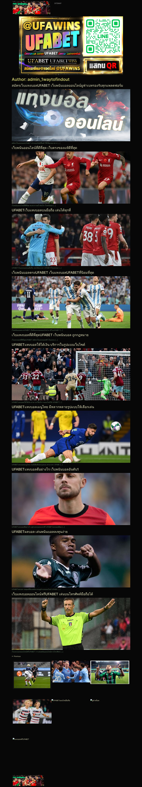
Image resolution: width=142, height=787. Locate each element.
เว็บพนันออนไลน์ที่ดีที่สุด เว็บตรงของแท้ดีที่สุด (44, 148)
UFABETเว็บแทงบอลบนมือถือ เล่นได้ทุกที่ (41, 210)
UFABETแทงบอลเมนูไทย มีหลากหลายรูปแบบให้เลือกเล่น (53, 407)
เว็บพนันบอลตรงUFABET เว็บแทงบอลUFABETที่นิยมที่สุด (53, 272)
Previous (16, 656)
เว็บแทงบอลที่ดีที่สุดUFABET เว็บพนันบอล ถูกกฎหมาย (50, 335)
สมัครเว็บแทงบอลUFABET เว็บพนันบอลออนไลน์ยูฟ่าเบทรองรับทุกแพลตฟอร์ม (67, 85)
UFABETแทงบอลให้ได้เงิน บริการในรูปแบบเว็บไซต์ (48, 345)
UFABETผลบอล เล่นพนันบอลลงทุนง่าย (40, 532)
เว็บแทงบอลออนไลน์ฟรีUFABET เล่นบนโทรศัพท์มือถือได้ (52, 594)
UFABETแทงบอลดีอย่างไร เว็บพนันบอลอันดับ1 (45, 469)
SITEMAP (57, 3)
